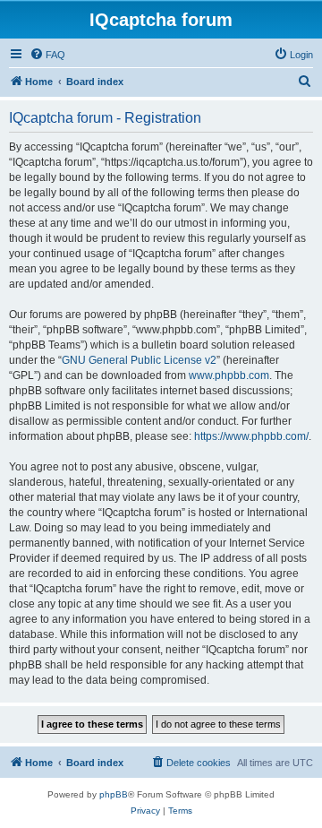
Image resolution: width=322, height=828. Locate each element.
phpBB (113, 794)
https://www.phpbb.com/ (251, 436)
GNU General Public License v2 (139, 360)
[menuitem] (47, 54)
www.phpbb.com (229, 375)
